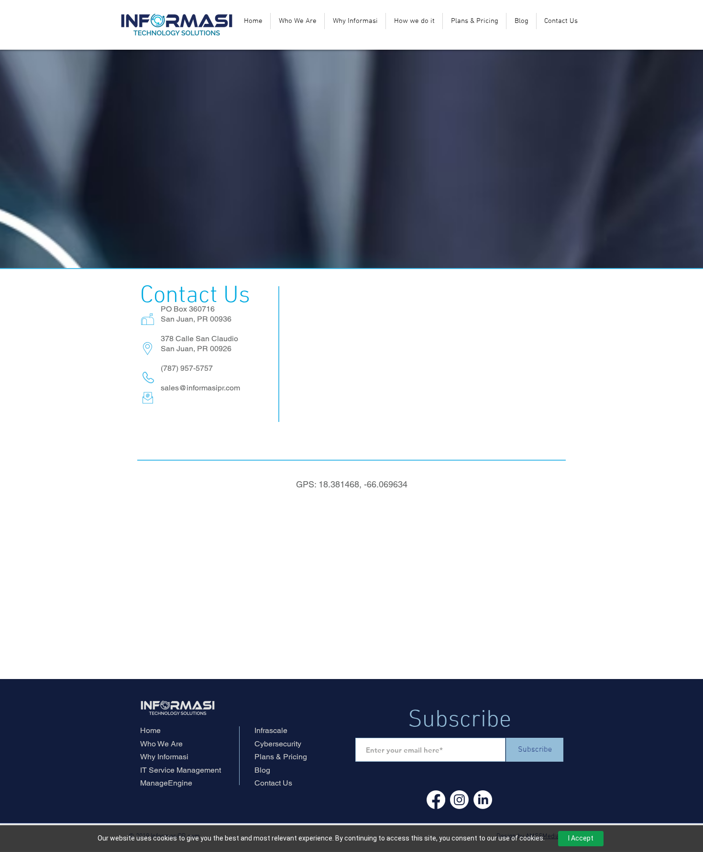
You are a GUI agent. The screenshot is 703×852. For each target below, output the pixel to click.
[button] (414, 21)
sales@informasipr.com (200, 387)
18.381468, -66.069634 (363, 484)
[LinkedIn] (482, 799)
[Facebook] (436, 799)
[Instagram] (459, 799)
